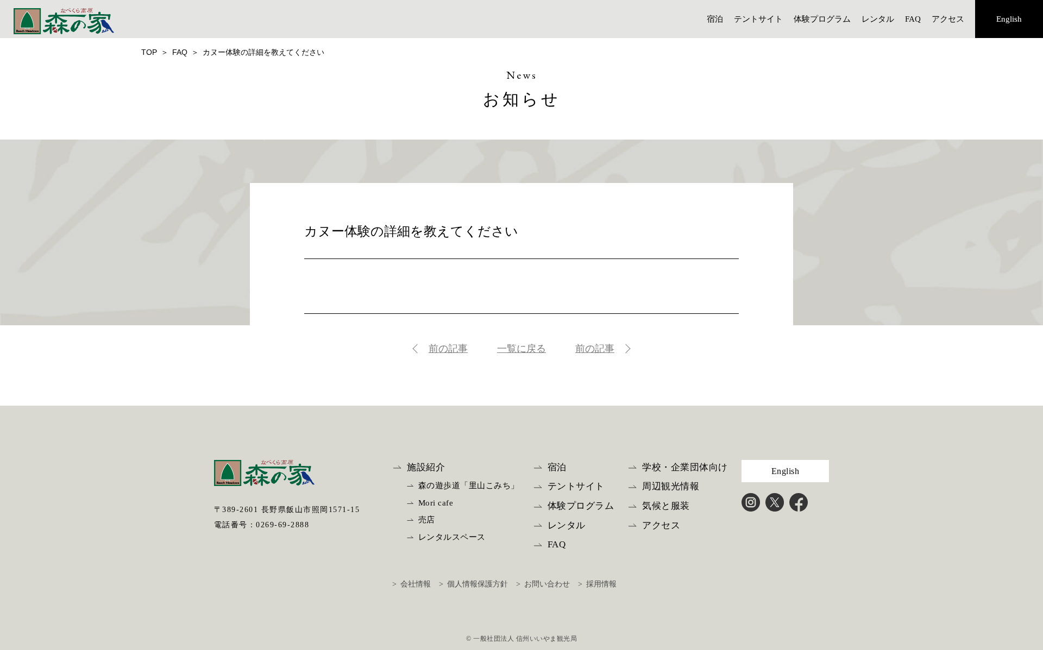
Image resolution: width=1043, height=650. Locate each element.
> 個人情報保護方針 (473, 584)
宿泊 (715, 19)
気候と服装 (666, 506)
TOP (149, 52)
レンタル (878, 19)
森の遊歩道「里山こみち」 (468, 485)
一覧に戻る (521, 348)
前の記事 (448, 348)
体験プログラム (822, 19)
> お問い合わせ (543, 584)
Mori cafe (436, 502)
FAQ (913, 19)
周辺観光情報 (670, 486)
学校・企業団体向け (685, 467)
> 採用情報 (597, 584)
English (1009, 19)
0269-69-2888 (282, 525)
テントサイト (758, 19)
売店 (426, 519)
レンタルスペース (452, 537)
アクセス (948, 19)
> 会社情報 (411, 584)
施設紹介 (426, 467)
